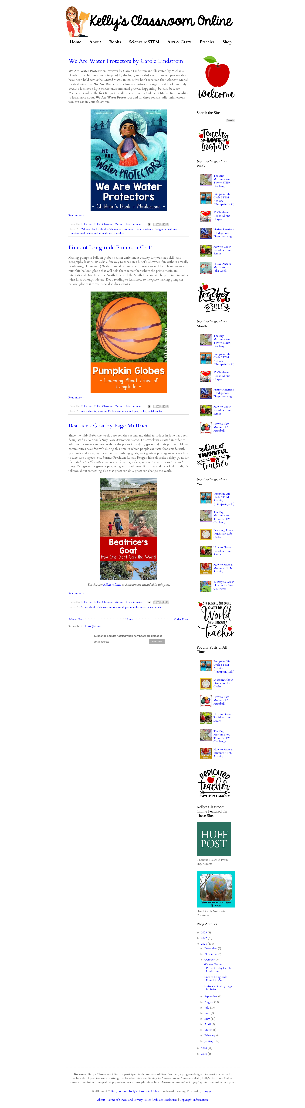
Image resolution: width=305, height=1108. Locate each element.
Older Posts (181, 619)
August (209, 1002)
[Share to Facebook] (164, 224)
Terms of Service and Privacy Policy (129, 1100)
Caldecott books (90, 229)
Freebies (207, 42)
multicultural (77, 233)
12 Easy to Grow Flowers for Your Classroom (224, 585)
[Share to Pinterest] (167, 224)
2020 (204, 1048)
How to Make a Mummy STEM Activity (223, 568)
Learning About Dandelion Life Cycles (223, 533)
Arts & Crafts (179, 42)
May (207, 1019)
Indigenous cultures (166, 229)
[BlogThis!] (158, 224)
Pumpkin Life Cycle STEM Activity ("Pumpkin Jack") (224, 199)
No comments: (135, 224)
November (211, 954)
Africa (84, 607)
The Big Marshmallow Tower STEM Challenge (222, 181)
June (207, 1013)
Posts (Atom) (93, 626)
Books (115, 42)
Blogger (208, 1091)
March (208, 1030)
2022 (204, 938)
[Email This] (155, 224)
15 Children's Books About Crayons (222, 215)
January (209, 1041)
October (209, 960)
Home (75, 42)
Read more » (76, 215)
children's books (109, 229)
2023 (204, 933)
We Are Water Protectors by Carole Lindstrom (125, 61)
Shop (227, 42)
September (211, 997)
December (211, 948)
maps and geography (134, 411)
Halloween (114, 411)
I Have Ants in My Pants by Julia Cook (222, 267)
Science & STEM (144, 42)
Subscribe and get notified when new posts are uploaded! (128, 636)
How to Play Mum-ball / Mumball (221, 427)
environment (126, 229)
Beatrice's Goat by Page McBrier (108, 425)
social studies (116, 233)
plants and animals (97, 233)
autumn (102, 411)
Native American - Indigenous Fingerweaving (224, 233)
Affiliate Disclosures (165, 1100)
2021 (204, 944)
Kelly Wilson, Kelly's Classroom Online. (135, 1091)
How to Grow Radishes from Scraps (222, 250)
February (210, 1036)
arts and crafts (88, 411)
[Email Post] (148, 224)
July (207, 1008)
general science (144, 229)
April (208, 1024)
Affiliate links (112, 584)
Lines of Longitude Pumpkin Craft (110, 247)
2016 (204, 1054)
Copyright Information (194, 1100)
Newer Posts (77, 619)
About (95, 42)
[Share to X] (161, 224)
